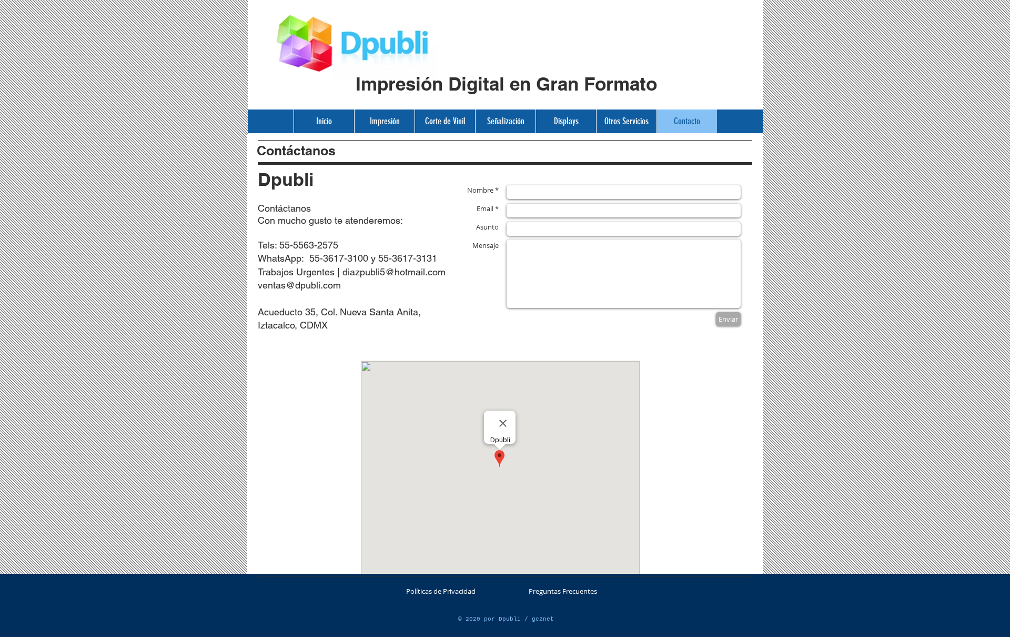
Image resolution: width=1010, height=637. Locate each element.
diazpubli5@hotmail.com (394, 271)
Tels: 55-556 (283, 245)
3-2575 (323, 245)
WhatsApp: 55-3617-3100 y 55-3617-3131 (347, 258)
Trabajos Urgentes (297, 271)
